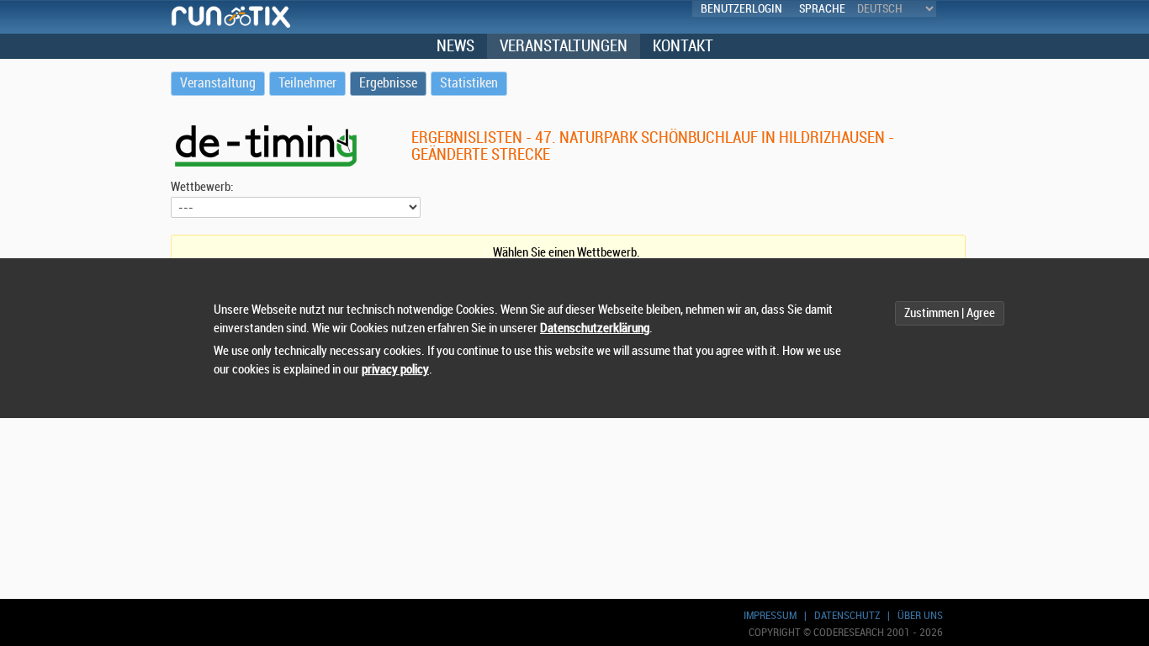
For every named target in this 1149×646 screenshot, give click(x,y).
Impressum (770, 615)
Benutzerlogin (741, 9)
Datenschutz (847, 615)
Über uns (920, 615)
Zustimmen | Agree (949, 313)
